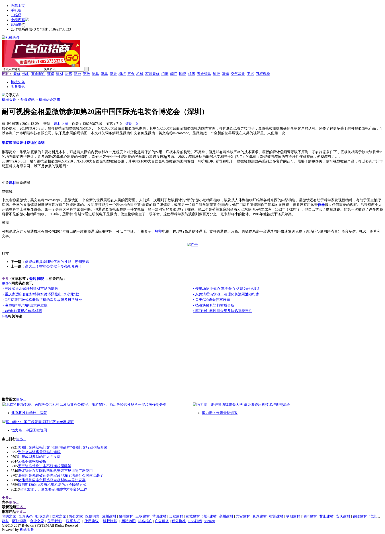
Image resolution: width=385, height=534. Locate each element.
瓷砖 (86, 74)
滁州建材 (310, 516)
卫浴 (250, 74)
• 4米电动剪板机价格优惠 (22, 311)
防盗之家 (76, 516)
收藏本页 (18, 6)
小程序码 (18, 20)
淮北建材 (376, 516)
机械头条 (9, 100)
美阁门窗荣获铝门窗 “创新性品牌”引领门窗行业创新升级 (62, 447)
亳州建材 (226, 516)
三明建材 (142, 516)
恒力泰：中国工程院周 (29, 430)
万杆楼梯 (263, 74)
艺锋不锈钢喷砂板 (32, 461)
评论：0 (131, 124)
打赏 (5, 253)
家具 (104, 74)
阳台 (77, 74)
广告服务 (162, 521)
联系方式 (73, 521)
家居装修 (152, 74)
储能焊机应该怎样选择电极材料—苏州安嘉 (52, 480)
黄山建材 (326, 516)
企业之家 (37, 521)
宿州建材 (276, 516)
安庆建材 (343, 516)
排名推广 (145, 521)
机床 (191, 74)
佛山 (25, 74)
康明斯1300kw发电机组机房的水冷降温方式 (52, 485)
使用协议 (91, 521)
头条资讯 (27, 100)
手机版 (16, 10)
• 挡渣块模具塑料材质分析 (213, 305)
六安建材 (243, 516)
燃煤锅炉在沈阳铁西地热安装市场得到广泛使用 (55, 471)
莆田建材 (159, 516)
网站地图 (128, 521)
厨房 (68, 74)
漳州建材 (109, 516)
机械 (139, 74)
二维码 (16, 15)
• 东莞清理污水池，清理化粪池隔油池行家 (226, 294)
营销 (225, 74)
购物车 (16, 24)
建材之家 (61, 124)
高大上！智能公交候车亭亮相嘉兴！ (53, 266)
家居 (113, 74)
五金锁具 (204, 74)
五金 (131, 74)
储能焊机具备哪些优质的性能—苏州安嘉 (57, 262)
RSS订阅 (195, 521)
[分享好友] (11, 95)
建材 (59, 74)
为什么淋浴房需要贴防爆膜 (39, 452)
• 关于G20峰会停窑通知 (211, 300)
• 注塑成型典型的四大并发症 (24, 305)
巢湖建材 (259, 516)
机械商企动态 (49, 100)
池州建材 (209, 516)
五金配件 (38, 74)
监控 (216, 74)
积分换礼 (179, 521)
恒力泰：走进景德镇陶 (220, 413)
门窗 (164, 74)
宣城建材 (193, 516)
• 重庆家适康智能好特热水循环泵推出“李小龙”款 (40, 294)
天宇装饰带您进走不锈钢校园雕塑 (44, 466)
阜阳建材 (293, 516)
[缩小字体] (9, 123)
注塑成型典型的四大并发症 (39, 457)
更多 (6, 278)
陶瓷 (182, 74)
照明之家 (42, 516)
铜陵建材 (360, 516)
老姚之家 (9, 516)
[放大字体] (3, 123)
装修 (16, 74)
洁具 (95, 74)
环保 (50, 74)
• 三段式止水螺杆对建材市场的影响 (30, 288)
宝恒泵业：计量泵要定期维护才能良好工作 (53, 489)
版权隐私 (110, 521)
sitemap (209, 521)
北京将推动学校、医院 (29, 413)
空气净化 (238, 74)
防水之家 (59, 516)
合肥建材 (176, 516)
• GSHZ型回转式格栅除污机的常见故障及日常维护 (42, 300)
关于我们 (54, 521)
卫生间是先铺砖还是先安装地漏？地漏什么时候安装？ (60, 475)
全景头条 (25, 516)
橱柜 (122, 74)
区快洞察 (92, 516)
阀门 (173, 74)
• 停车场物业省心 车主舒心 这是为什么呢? (226, 288)
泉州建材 (126, 516)
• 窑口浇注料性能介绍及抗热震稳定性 (222, 311)
